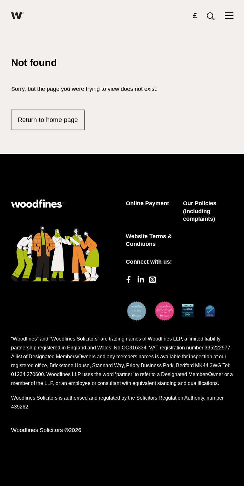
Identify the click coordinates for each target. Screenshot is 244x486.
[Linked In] (140, 278)
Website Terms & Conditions (149, 240)
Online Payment (147, 203)
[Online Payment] (195, 16)
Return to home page (48, 119)
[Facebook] (128, 278)
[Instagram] (152, 278)
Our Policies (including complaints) (199, 211)
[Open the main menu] (229, 16)
